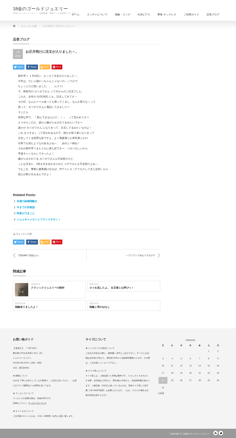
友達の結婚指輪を (27, 201)
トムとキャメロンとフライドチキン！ (39, 219)
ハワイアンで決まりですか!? (140, 255)
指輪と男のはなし (99, 306)
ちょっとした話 (24, 234)
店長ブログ (212, 14)
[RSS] (215, 433)
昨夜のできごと (26, 213)
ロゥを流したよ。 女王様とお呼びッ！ (111, 287)
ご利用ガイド (191, 14)
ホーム (75, 14)
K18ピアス (144, 14)
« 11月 (161, 393)
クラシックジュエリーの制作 (48, 287)
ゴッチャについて (97, 14)
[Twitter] (221, 433)
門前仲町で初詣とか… (29, 255)
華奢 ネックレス (166, 14)
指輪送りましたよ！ (26, 306)
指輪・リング (122, 14)
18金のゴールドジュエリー (40, 8)
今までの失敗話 (26, 207)
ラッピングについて (37, 403)
